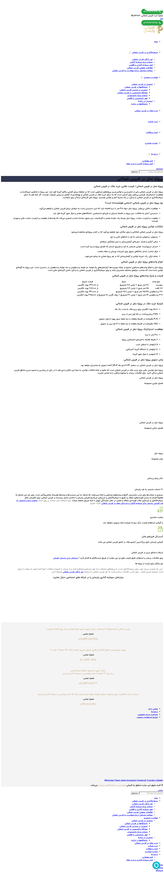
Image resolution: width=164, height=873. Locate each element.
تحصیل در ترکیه (145, 101)
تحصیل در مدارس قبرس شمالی (134, 90)
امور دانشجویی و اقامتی (137, 98)
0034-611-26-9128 (88, 704)
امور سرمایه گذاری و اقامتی (141, 65)
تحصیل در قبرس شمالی (142, 84)
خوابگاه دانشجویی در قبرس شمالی (132, 92)
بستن (160, 790)
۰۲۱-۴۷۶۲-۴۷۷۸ (150, 11)
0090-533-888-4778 (88, 638)
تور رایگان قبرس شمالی (142, 59)
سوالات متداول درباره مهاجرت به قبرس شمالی (132, 70)
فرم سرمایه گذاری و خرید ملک (139, 163)
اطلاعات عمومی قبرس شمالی (140, 67)
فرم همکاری (147, 161)
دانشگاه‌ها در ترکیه (139, 104)
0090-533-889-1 (86, 683)
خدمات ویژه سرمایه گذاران (141, 62)
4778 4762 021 (88, 659)
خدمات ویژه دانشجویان (137, 95)
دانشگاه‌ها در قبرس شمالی (136, 87)
